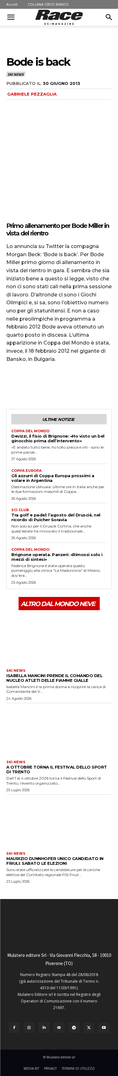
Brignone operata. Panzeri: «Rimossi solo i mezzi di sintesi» (56, 557)
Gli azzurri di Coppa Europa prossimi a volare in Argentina (52, 478)
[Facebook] (12, 385)
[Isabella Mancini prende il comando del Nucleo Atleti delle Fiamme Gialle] (59, 638)
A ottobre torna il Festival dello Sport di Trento (56, 769)
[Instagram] (29, 1028)
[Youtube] (103, 1028)
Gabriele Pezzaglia (32, 94)
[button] (11, 17)
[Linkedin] (44, 1028)
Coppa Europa (26, 471)
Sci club (20, 510)
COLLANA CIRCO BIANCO (48, 4)
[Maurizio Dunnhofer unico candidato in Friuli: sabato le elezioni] (59, 821)
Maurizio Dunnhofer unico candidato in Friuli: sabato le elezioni (55, 861)
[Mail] (59, 1028)
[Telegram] (74, 1028)
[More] (70, 385)
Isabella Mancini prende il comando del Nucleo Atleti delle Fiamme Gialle (54, 678)
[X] (27, 385)
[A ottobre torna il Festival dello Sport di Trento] (59, 730)
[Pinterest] (41, 385)
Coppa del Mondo (30, 431)
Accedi (12, 4)
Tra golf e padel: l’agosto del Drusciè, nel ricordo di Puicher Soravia (55, 517)
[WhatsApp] (56, 385)
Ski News (15, 74)
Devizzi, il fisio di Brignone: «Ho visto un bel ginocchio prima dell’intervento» (57, 438)
